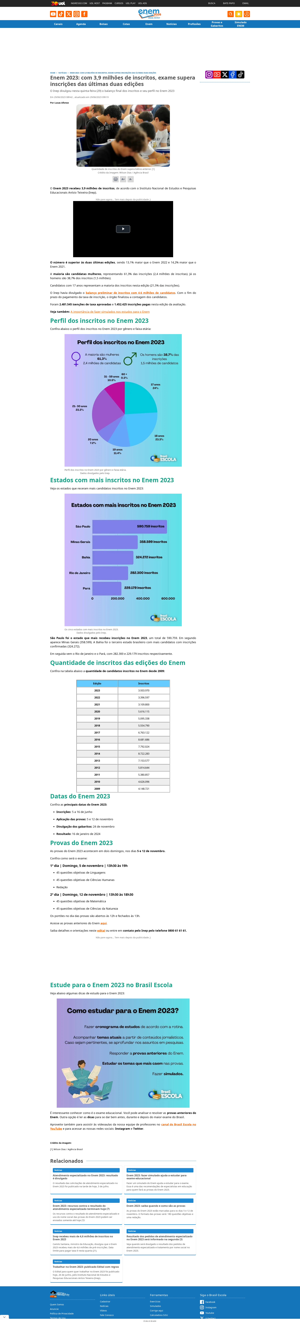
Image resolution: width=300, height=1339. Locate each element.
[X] (69, 14)
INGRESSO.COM (79, 3)
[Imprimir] (115, 179)
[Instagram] (76, 14)
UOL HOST (95, 3)
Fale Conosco (107, 1315)
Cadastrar (105, 1301)
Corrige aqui (156, 1310)
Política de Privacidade (62, 1313)
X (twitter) (210, 1318)
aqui (103, 923)
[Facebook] (233, 74)
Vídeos (103, 1310)
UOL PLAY (131, 3)
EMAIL (245, 3)
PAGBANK (107, 3)
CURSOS (119, 3)
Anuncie (54, 1308)
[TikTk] (240, 74)
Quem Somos (57, 1304)
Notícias (104, 1306)
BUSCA (211, 3)
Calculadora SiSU (159, 1315)
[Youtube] (53, 14)
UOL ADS (142, 3)
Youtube (209, 1312)
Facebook (210, 1301)
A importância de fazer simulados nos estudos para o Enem (110, 311)
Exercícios (155, 1301)
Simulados (155, 1306)
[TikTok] (61, 14)
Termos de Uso (57, 1318)
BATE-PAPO (229, 3)
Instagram (210, 1307)
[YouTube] (217, 74)
